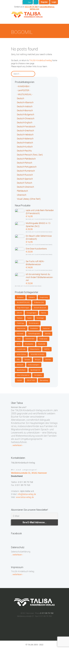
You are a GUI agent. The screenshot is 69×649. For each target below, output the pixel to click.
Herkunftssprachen (34, 333)
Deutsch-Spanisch (25, 179)
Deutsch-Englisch (24, 122)
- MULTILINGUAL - (25, 94)
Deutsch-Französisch (26, 126)
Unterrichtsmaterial (23, 375)
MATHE (47, 349)
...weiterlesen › (17, 445)
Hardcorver (46, 328)
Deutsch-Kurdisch (25, 147)
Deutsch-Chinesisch (25, 118)
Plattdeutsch (22, 191)
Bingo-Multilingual (23, 308)
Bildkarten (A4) (39, 302)
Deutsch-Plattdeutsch (26, 159)
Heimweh (20, 333)
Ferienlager (40, 318)
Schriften (48, 359)
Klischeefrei (29, 344)
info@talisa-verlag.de (27, 494)
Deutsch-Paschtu (24, 151)
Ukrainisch (21, 195)
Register (44, 2)
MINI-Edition (21, 354)
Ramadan (27, 359)
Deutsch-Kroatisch (25, 143)
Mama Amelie (34, 349)
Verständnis (38, 375)
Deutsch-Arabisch (24, 106)
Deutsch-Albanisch (25, 102)
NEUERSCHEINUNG (37, 354)
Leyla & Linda (21, 349)
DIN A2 (19, 313)
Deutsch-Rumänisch (26, 171)
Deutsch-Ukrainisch (25, 187)
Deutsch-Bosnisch (25, 110)
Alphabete (31, 297)
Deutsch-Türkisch (24, 183)
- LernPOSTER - (23, 90)
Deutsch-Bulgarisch (25, 114)
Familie (43, 313)
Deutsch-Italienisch (25, 139)
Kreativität (41, 344)
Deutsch (20, 98)
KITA (18, 344)
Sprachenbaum (21, 370)
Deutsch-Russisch (25, 175)
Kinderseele (43, 339)
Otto (18, 359)
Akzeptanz (20, 297)
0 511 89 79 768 (31, 7)
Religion (37, 359)
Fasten (29, 318)
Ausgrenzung (44, 297)
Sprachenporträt (35, 370)
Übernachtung (44, 380)
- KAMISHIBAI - (23, 86)
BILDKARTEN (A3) (23, 302)
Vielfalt (19, 380)
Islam (19, 339)
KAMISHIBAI (29, 339)
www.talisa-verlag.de (25, 497)
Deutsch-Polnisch (24, 163)
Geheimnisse (21, 328)
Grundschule (34, 328)
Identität (47, 333)
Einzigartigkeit (31, 313)
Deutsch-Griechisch (25, 130)
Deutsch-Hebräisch (25, 134)
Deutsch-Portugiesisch (27, 167)
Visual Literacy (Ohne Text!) (29, 199)
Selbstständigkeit (33, 365)
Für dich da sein (34, 323)
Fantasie (19, 318)
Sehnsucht (20, 365)
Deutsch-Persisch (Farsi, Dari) (30, 155)
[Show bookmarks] (36, 2)
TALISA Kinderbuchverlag (40, 60)
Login (54, 2)
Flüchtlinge (20, 323)
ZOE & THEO (31, 380)
